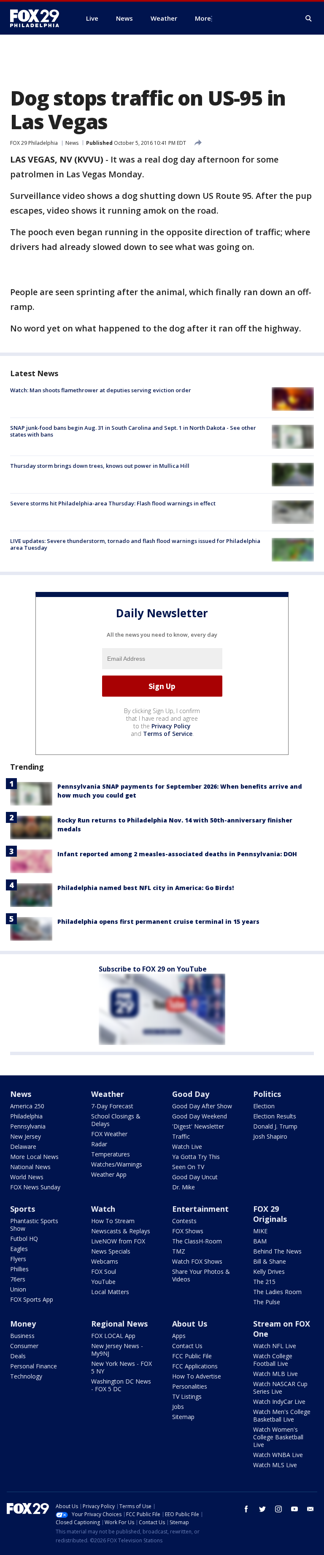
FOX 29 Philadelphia (34, 143)
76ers (17, 1279)
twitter (262, 1509)
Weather (107, 1094)
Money (23, 1324)
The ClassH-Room (197, 1241)
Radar (99, 1144)
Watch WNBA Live (278, 1455)
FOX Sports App (31, 1299)
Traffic (181, 1136)
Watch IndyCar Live (279, 1402)
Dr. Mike (183, 1187)
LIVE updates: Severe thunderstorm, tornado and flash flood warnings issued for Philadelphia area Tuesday (135, 544)
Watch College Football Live (272, 1360)
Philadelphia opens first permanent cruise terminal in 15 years (158, 921)
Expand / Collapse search (309, 18)
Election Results (274, 1116)
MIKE (260, 1231)
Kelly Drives (269, 1271)
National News (30, 1167)
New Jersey (25, 1136)
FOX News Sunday (35, 1187)
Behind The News (277, 1251)
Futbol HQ (24, 1239)
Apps (179, 1336)
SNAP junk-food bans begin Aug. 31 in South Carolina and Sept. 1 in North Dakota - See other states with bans (133, 431)
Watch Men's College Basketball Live (281, 1415)
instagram (278, 1509)
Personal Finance (33, 1366)
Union (18, 1289)
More (203, 18)
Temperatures (110, 1154)
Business (22, 1336)
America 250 (27, 1106)
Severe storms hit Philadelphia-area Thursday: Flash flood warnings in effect (113, 503)
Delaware (23, 1147)
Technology (26, 1376)
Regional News (119, 1324)
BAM (260, 1241)
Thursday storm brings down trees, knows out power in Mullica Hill (99, 465)
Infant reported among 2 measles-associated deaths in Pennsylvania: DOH (177, 854)
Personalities (189, 1386)
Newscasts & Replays (120, 1231)
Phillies (19, 1269)
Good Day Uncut (195, 1177)
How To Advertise (196, 1376)
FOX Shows (187, 1231)
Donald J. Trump (275, 1126)
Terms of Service (167, 734)
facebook (246, 1509)
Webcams (104, 1261)
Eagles (19, 1249)
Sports (22, 1209)
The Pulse (266, 1302)
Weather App (109, 1174)
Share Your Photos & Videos (201, 1275)
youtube (294, 1509)
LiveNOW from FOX (118, 1241)
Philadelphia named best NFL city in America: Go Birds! (145, 888)
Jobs (178, 1407)
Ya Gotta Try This (196, 1157)
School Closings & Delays (115, 1120)
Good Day (190, 1094)
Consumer (24, 1346)
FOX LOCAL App (113, 1336)
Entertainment (200, 1209)
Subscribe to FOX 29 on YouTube (153, 969)
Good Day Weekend (199, 1116)
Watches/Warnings (116, 1164)
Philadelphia (26, 1116)
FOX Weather (109, 1134)
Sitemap (183, 1417)
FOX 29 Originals (270, 1214)
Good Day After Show (202, 1106)
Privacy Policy (171, 726)
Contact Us (187, 1346)
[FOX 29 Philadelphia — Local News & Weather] (38, 18)
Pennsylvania (28, 1126)
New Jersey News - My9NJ (117, 1349)
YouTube (103, 1282)
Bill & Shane (269, 1261)
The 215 (264, 1282)
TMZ (178, 1251)
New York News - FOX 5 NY (121, 1367)
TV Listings (187, 1396)
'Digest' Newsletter (198, 1126)
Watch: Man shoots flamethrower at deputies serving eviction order (100, 390)
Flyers (18, 1259)
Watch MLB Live (275, 1374)
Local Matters (110, 1292)
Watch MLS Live (275, 1465)
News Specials (110, 1251)
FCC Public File (192, 1356)
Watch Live (187, 1147)
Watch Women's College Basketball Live (278, 1437)
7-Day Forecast (112, 1106)
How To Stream (113, 1221)
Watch (103, 1209)
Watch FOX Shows (197, 1261)
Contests (184, 1221)
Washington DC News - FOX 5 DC (121, 1385)
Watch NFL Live (274, 1346)
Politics (267, 1094)
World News (26, 1177)
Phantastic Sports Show (34, 1224)
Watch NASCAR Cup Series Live (280, 1387)
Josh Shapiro (270, 1136)
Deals (18, 1356)
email (310, 1509)
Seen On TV (188, 1167)
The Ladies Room (277, 1292)
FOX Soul (103, 1271)
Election (264, 1106)
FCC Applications (195, 1366)
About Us (189, 1324)
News (71, 143)
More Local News (34, 1157)
